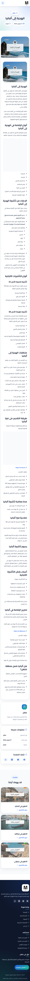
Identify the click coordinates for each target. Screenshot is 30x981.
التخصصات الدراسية (22, 922)
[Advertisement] (14, 868)
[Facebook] (27, 901)
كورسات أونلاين (23, 944)
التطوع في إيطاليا (21, 833)
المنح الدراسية (23, 915)
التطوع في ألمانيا (21, 806)
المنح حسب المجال (22, 941)
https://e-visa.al (20, 467)
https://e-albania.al (19, 631)
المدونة (25, 919)
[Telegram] (23, 901)
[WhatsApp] (15, 901)
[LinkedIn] (19, 901)
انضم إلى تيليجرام (21, 967)
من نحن (25, 926)
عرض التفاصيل (23, 810)
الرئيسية (25, 912)
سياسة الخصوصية (22, 948)
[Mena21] (26, 3)
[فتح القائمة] (3, 3)
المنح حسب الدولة (22, 937)
